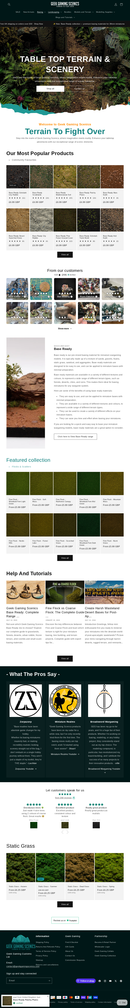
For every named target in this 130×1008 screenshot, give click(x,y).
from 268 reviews (63, 798)
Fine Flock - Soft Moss (39, 501)
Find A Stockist (71, 942)
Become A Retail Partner (105, 942)
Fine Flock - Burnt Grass (110, 542)
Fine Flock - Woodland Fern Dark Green (88, 543)
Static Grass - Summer (47, 886)
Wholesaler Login (102, 947)
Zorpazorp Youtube (24, 769)
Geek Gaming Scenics (21, 1002)
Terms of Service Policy (46, 951)
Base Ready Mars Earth (110, 194)
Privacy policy (63, 1002)
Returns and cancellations (47, 965)
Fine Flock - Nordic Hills (16, 542)
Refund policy (50, 1002)
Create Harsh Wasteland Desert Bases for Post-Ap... (102, 612)
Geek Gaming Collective (105, 956)
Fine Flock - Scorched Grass (65, 542)
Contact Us (70, 956)
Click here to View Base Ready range (75, 436)
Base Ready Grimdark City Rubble (18, 194)
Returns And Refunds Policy (48, 947)
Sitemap (39, 960)
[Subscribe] (49, 981)
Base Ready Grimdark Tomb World (88, 237)
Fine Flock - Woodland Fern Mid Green (87, 502)
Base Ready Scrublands (37, 194)
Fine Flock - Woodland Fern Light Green (17, 502)
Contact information (105, 1002)
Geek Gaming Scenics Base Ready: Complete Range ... (22, 612)
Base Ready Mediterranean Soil (63, 194)
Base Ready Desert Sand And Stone (17, 237)
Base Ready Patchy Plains (88, 194)
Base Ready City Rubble (39, 237)
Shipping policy (90, 1002)
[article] (17, 289)
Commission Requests (75, 960)
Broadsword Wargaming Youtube (104, 769)
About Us (69, 951)
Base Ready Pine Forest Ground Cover (64, 237)
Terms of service (76, 1002)
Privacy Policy (42, 956)
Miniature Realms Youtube (64, 754)
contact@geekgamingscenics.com (22, 966)
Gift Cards (69, 947)
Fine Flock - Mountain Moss (112, 501)
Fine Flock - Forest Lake (40, 542)
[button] (9, 4)
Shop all (50, 89)
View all (65, 254)
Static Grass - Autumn (18, 886)
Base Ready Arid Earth (110, 237)
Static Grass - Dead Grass (78, 886)
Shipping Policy (42, 942)
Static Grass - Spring (105, 886)
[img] (65, 794)
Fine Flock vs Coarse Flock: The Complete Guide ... (65, 612)
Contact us (80, 89)
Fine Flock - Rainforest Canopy (63, 501)
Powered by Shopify (36, 1002)
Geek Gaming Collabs (104, 951)
